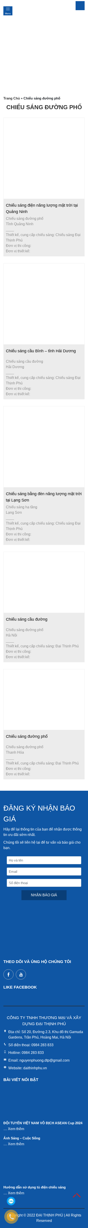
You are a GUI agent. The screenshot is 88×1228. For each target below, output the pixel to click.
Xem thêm (16, 1129)
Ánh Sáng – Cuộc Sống (21, 1138)
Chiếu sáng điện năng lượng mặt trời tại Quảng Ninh (42, 208)
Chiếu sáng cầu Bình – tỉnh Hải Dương (41, 351)
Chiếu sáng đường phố (27, 736)
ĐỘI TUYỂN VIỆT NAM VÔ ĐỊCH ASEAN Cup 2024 (42, 1123)
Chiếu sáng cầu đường (26, 619)
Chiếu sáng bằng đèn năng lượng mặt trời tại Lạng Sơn (44, 497)
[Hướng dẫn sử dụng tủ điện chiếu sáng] (20, 1168)
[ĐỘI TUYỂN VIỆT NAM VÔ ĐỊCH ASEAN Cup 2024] (20, 1104)
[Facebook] (8, 974)
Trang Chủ (11, 98)
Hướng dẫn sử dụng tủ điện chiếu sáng (34, 1187)
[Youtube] (21, 974)
